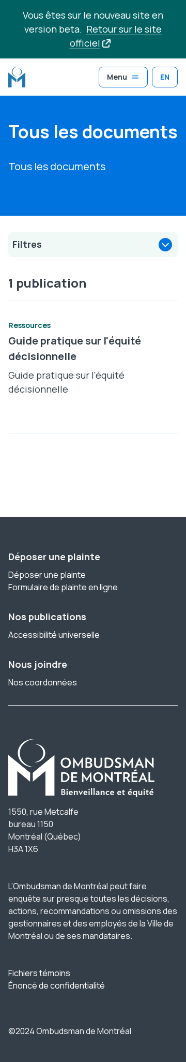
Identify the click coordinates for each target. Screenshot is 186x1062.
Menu (117, 77)
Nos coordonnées (42, 682)
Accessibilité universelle (54, 634)
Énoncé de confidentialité (56, 985)
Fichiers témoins (39, 973)
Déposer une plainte (47, 574)
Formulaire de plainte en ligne (63, 587)
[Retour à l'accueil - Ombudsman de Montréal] (16, 77)
